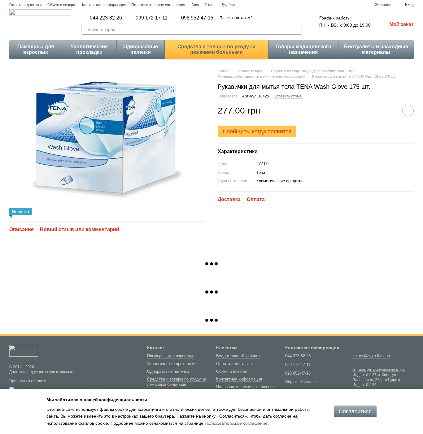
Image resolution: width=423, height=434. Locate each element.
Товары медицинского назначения (303, 49)
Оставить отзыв (288, 96)
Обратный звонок (300, 382)
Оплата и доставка (25, 5)
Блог (195, 5)
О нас (209, 5)
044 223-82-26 (106, 17)
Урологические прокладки (89, 49)
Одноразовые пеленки (140, 49)
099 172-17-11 (152, 17)
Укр (232, 4)
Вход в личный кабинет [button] (238, 356)
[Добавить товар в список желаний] (408, 110)
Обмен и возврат (62, 5)
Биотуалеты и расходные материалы (376, 49)
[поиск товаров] (297, 30)
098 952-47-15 (197, 17)
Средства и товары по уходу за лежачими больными (216, 49)
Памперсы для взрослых (35, 49)
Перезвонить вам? (236, 18)
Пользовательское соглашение (158, 5)
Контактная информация (104, 5)
